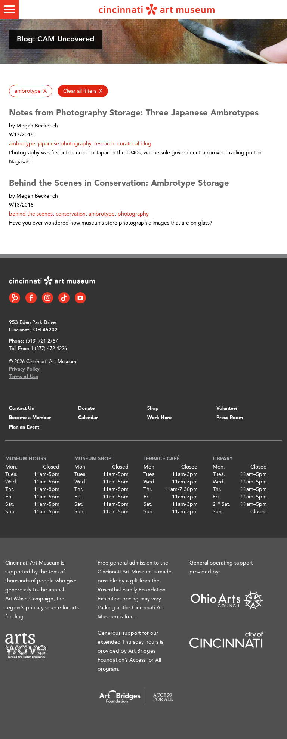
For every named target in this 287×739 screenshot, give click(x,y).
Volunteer (227, 408)
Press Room (229, 417)
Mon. (11, 467)
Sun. (10, 511)
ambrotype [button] (22, 143)
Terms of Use (23, 376)
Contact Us (21, 408)
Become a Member (30, 417)
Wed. (11, 482)
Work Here (159, 417)
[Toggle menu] (9, 9)
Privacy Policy (24, 369)
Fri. (9, 497)
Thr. (9, 489)
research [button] (104, 143)
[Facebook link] (31, 297)
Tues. (11, 474)
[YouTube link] (80, 297)
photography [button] (133, 214)
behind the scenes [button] (31, 214)
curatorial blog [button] (134, 143)
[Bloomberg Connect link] (14, 297)
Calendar (88, 417)
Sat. (9, 504)
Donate (86, 408)
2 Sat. (222, 504)
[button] (30, 91)
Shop (152, 408)
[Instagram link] (47, 297)
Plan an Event (24, 427)
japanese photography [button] (64, 143)
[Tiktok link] (64, 297)
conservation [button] (71, 214)
